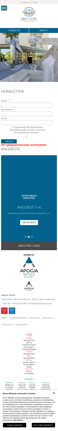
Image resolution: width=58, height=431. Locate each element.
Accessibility (21, 324)
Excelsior (9, 387)
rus (35, 2)
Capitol (32, 389)
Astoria (22, 387)
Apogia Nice (29, 358)
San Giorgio (22, 389)
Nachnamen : (8, 109)
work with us (48, 318)
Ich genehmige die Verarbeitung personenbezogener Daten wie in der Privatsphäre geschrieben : (27, 130)
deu (31, 2)
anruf (43, 30)
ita (22, 2)
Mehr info (29, 222)
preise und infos (50, 41)
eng (26, 2)
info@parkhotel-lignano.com (40, 303)
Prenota (14, 30)
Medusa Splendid (46, 386)
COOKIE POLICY (7, 324)
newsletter (34, 318)
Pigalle (32, 387)
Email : (5, 118)
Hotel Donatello (29, 372)
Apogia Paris (29, 353)
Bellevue (9, 385)
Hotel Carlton (29, 362)
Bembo (9, 389)
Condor (32, 385)
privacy (4, 318)
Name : (5, 100)
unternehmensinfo (18, 318)
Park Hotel (46, 389)
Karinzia (22, 385)
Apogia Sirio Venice (29, 341)
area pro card (29, 245)
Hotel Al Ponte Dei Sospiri (29, 346)
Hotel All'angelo (29, 349)
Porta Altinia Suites (29, 365)
